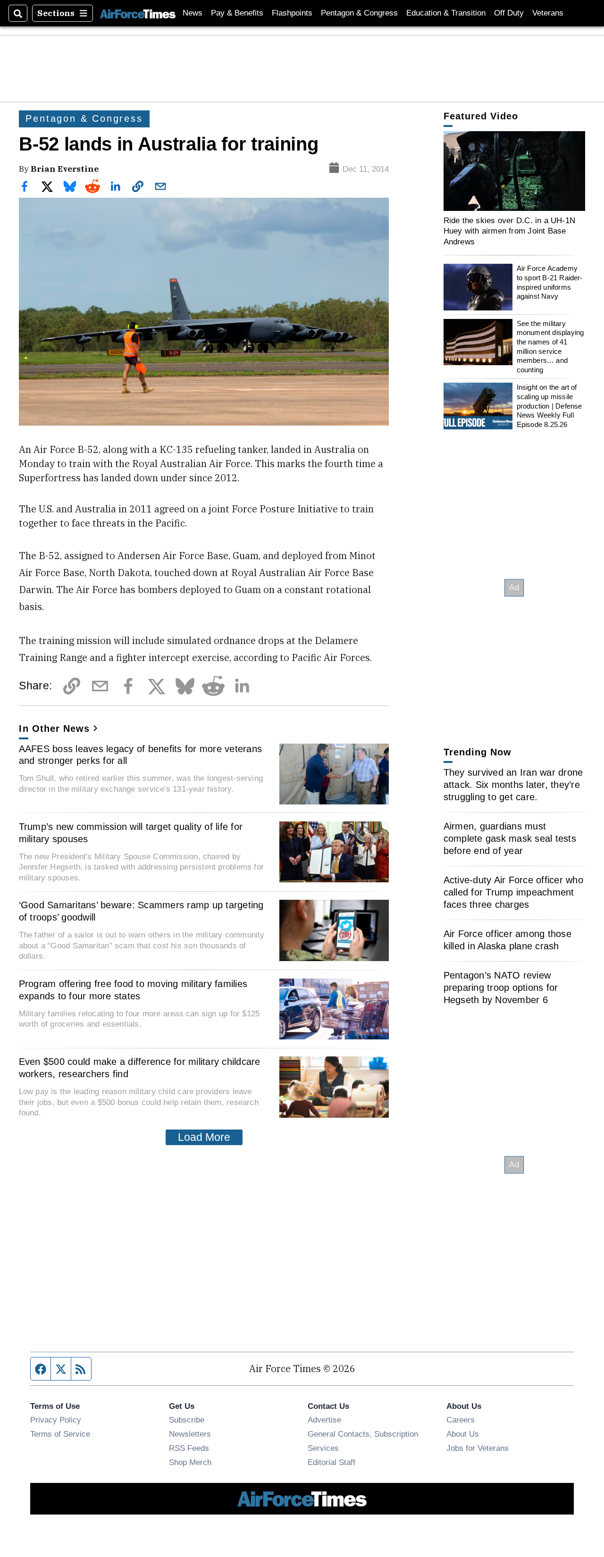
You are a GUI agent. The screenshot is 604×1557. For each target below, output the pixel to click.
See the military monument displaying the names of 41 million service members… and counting (550, 346)
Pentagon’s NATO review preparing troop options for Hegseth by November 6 (501, 987)
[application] (514, 171)
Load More (204, 1137)
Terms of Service (60, 1434)
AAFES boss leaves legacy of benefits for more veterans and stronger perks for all (140, 755)
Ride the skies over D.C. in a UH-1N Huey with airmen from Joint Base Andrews (510, 231)
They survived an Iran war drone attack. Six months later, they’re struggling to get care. (513, 784)
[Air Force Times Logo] (138, 13)
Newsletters (190, 1434)
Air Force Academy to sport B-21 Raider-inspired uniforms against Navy (550, 282)
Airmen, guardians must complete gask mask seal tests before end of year (510, 838)
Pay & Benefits (237, 13)
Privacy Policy (55, 1419)
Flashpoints (292, 13)
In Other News (54, 728)
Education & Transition (446, 13)
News (192, 13)
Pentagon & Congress (359, 13)
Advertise (324, 1419)
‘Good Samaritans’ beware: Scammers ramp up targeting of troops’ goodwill (141, 911)
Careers (460, 1419)
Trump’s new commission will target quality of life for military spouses (131, 832)
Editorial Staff (331, 1462)
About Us (462, 1434)
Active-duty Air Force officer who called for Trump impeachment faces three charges (513, 892)
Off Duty (509, 13)
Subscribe (186, 1419)
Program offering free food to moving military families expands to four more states (133, 990)
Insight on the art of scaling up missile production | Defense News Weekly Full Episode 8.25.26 (549, 405)
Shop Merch (190, 1462)
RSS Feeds (189, 1448)
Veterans (547, 13)
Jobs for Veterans (477, 1448)
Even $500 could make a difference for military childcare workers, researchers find (139, 1067)
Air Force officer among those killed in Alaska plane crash (507, 940)
